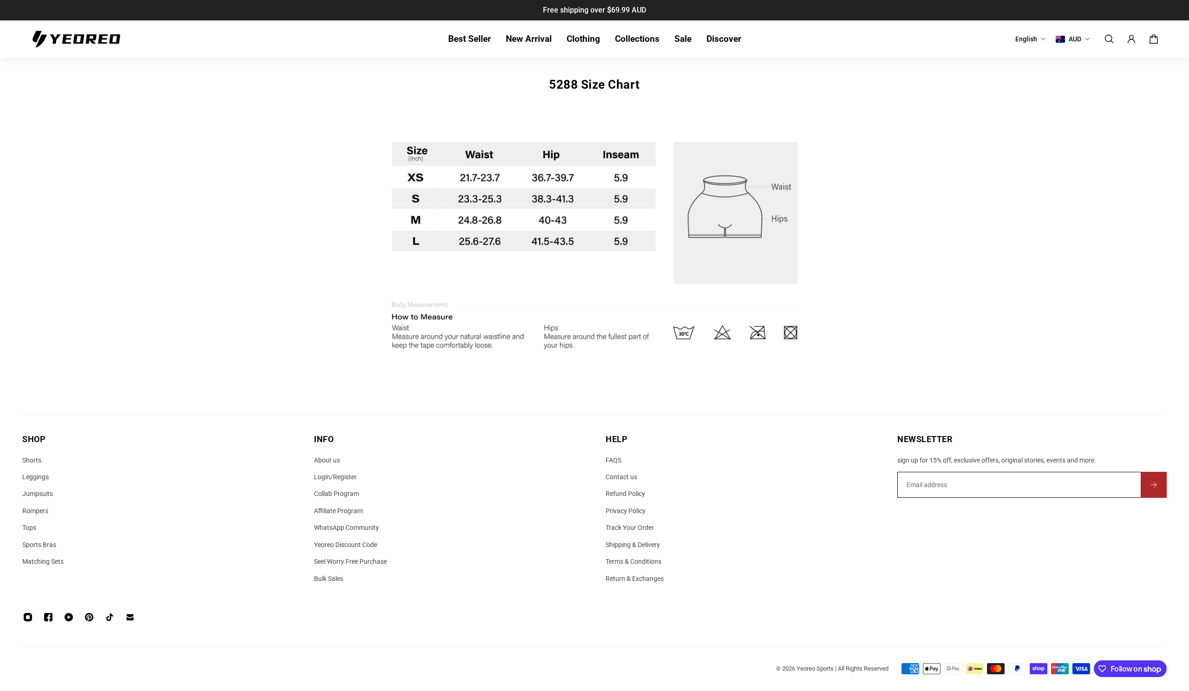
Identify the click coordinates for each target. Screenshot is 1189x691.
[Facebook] (48, 617)
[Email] (130, 617)
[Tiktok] (109, 617)
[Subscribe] (1154, 485)
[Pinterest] (89, 617)
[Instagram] (28, 617)
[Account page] (1131, 39)
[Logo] (76, 39)
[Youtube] (69, 617)
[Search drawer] (1109, 39)
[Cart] (1154, 39)
